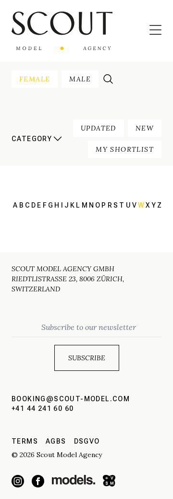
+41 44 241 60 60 (43, 408)
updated (98, 128)
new (145, 128)
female (34, 79)
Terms (25, 441)
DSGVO (87, 441)
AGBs (56, 441)
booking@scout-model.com (71, 399)
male (80, 79)
